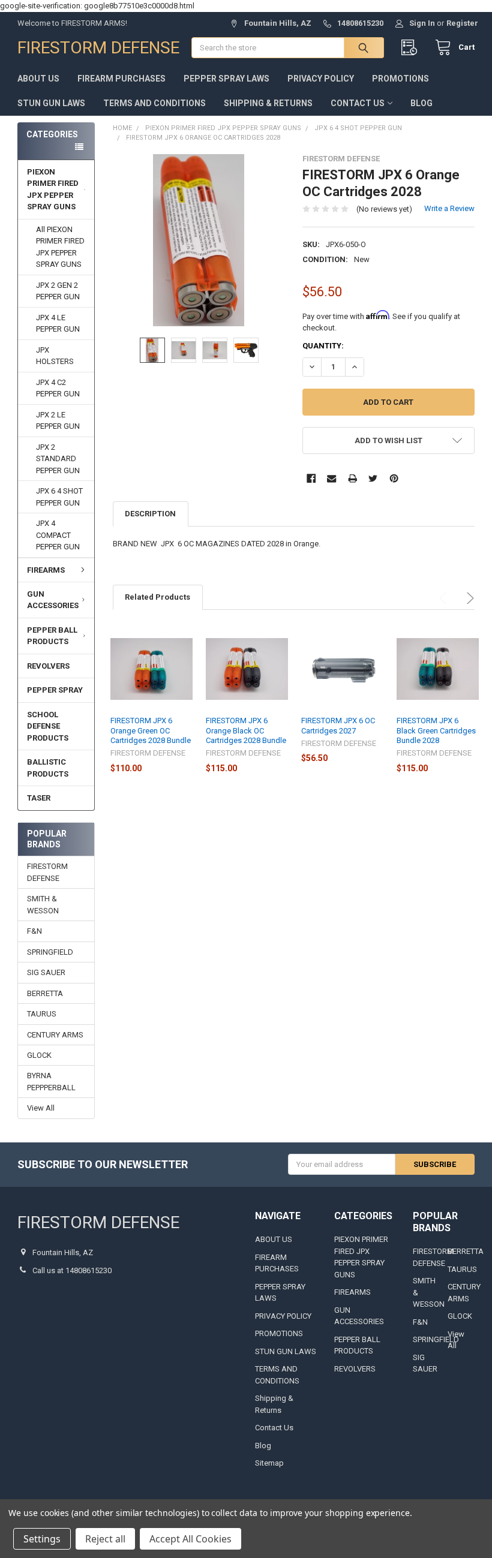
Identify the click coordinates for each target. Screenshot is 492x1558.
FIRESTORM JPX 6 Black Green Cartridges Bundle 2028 (436, 730)
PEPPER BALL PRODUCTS (52, 635)
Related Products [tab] (157, 596)
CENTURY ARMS (55, 1034)
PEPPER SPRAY (55, 689)
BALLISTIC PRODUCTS (47, 767)
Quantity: (323, 345)
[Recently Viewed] (411, 47)
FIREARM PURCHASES (121, 78)
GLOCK (39, 1055)
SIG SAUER (46, 972)
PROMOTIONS (400, 78)
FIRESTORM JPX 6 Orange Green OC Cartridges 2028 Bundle (150, 730)
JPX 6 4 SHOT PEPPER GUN (59, 496)
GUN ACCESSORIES (53, 599)
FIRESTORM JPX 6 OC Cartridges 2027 (338, 725)
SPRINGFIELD (50, 952)
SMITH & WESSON (43, 904)
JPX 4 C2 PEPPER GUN (58, 388)
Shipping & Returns (268, 103)
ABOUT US (38, 78)
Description (150, 513)
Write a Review (449, 208)
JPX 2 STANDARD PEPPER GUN (58, 459)
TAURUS (41, 1013)
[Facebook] (311, 478)
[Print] (352, 478)
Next (468, 598)
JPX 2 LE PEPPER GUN (58, 420)
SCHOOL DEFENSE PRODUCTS (47, 726)
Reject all (105, 1538)
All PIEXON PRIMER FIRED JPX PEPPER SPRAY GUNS (60, 247)
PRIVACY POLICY (320, 78)
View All (41, 1107)
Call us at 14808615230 (72, 1270)
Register (462, 23)
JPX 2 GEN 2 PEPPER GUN (58, 291)
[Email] (331, 478)
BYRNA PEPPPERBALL (51, 1081)
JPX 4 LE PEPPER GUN (58, 323)
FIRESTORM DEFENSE (47, 872)
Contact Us (358, 103)
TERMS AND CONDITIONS (154, 103)
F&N (34, 931)
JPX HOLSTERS (55, 355)
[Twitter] (373, 478)
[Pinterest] (394, 478)
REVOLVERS (48, 665)
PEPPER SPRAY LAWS (226, 78)
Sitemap (269, 1462)
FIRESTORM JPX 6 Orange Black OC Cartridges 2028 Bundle (246, 730)
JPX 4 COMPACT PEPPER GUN (58, 535)
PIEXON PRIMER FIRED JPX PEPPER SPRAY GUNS (53, 189)
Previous (445, 598)
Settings (42, 1538)
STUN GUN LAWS (51, 103)
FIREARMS (46, 570)
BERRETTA (45, 993)
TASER (38, 797)
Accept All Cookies (190, 1538)
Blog (421, 103)
